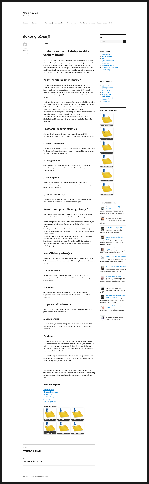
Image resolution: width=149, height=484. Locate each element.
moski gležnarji (48, 389)
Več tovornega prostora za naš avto (115, 287)
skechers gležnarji (49, 402)
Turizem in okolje (106, 69)
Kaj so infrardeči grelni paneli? (113, 276)
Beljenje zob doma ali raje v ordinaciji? (115, 316)
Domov (25, 23)
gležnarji (104, 100)
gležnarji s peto (48, 394)
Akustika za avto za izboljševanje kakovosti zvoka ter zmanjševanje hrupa (114, 237)
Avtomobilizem (72, 23)
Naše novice (30, 12)
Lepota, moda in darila (105, 23)
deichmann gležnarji (107, 98)
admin (25, 48)
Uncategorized (27, 53)
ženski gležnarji (106, 96)
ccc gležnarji (47, 399)
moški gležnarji (48, 397)
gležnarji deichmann (50, 392)
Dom (41, 23)
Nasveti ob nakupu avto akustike (114, 227)
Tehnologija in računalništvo (55, 23)
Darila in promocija (107, 56)
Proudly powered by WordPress (39, 476)
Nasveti (104, 62)
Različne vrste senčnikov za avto (114, 217)
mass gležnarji (106, 101)
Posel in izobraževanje (87, 23)
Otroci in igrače (106, 64)
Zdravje (34, 23)
